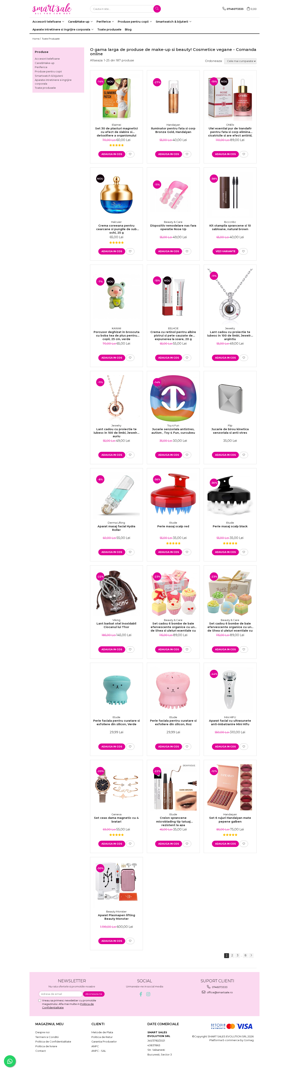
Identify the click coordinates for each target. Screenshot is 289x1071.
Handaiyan (173, 124)
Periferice (41, 67)
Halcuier (116, 221)
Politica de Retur (102, 1037)
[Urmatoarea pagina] (251, 955)
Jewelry (230, 328)
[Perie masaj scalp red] (173, 495)
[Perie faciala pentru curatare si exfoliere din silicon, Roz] (173, 690)
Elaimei (116, 124)
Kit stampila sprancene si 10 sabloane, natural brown (230, 227)
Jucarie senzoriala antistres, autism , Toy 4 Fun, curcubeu (173, 430)
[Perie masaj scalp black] (230, 496)
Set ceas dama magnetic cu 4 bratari (116, 819)
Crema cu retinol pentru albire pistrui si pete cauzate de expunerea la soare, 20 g (173, 335)
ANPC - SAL (98, 1050)
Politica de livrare (46, 1046)
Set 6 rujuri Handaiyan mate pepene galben (230, 819)
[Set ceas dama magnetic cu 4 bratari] (116, 787)
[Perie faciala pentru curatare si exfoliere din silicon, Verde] (116, 690)
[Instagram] (148, 994)
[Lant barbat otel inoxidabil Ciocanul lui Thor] (116, 592)
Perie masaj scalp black (230, 526)
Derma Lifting (116, 522)
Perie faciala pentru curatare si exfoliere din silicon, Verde (116, 722)
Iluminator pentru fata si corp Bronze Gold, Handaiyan (173, 130)
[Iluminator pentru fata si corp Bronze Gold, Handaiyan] (173, 97)
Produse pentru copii (48, 71)
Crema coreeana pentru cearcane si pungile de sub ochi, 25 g (116, 229)
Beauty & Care (173, 221)
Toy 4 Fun (173, 425)
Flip (230, 425)
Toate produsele (45, 87)
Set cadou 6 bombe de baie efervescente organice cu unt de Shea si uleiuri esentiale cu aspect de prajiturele (173, 627)
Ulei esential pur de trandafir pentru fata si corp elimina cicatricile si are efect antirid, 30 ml (230, 132)
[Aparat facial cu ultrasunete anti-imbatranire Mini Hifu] (230, 690)
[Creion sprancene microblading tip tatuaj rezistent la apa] (173, 787)
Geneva (116, 814)
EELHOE (173, 328)
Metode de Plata (102, 1032)
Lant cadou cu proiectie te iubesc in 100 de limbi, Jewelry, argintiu (230, 335)
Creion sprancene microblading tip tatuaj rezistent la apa (173, 821)
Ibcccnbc (230, 221)
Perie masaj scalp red (173, 526)
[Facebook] (140, 994)
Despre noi (42, 1032)
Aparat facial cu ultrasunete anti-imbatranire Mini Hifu (230, 722)
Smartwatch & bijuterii (49, 75)
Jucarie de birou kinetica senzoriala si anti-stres (230, 430)
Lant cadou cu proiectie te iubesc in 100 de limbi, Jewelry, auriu (116, 432)
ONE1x (230, 124)
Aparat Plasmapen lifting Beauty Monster (116, 917)
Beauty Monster (116, 911)
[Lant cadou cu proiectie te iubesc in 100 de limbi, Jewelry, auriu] (116, 398)
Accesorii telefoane (47, 58)
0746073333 (219, 987)
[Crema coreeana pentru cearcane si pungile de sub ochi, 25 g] (116, 195)
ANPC (95, 1046)
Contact (40, 1050)
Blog (128, 29)
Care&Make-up (44, 63)
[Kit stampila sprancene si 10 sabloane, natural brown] (230, 195)
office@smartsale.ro (219, 992)
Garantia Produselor (104, 1041)
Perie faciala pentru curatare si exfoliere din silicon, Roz (173, 722)
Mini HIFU (230, 717)
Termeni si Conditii (47, 1037)
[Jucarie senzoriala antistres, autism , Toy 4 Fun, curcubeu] (173, 398)
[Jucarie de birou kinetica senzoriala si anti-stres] (230, 398)
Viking (116, 620)
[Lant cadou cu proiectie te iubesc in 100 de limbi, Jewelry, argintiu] (230, 297)
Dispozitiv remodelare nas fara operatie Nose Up (173, 227)
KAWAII (116, 328)
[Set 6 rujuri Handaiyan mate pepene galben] (230, 787)
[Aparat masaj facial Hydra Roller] (116, 495)
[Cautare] (157, 9)
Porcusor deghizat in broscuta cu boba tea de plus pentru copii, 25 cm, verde (116, 335)
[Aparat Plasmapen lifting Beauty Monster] (116, 884)
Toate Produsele (51, 38)
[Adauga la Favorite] (130, 154)
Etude (173, 522)
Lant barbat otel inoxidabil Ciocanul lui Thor (116, 625)
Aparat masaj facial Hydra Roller (116, 528)
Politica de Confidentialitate (53, 1041)
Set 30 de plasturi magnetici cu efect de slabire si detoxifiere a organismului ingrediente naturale (116, 132)
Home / (36, 38)
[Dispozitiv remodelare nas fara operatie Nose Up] (173, 194)
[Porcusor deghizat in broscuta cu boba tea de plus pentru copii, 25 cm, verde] (116, 296)
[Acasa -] (52, 9)
